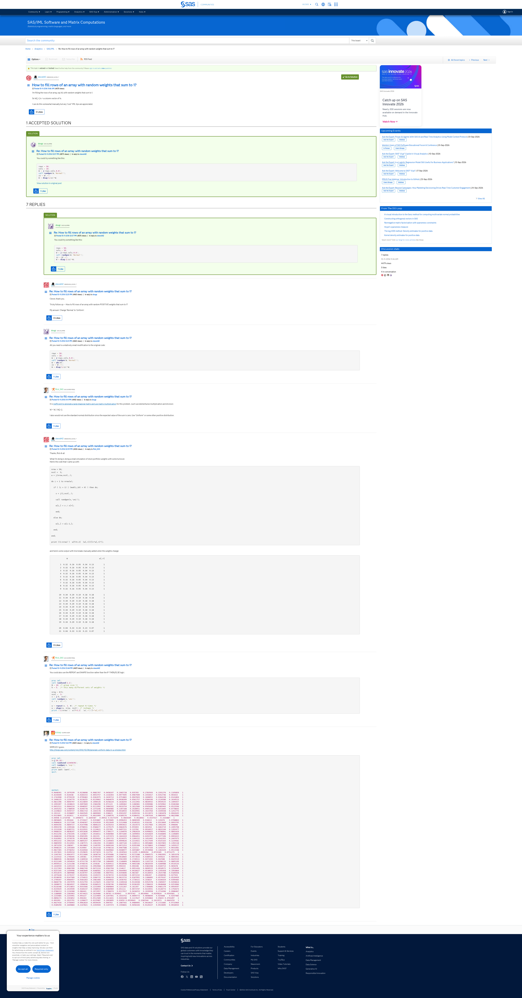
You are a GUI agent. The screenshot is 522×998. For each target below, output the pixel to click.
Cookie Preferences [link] (188, 990)
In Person (386, 148)
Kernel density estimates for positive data (401, 235)
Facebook (182, 976)
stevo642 (42, 77)
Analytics (78, 12)
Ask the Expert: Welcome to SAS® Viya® (398, 171)
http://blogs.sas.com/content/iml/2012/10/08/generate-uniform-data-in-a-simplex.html (88, 750)
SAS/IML (50, 49)
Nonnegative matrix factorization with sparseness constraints (410, 223)
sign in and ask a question (100, 68)
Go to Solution (351, 77)
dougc (40, 143)
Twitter (187, 976)
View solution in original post (49, 183)
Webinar (402, 140)
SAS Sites (336, 4)
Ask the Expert (388, 140)
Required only (41, 969)
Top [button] (32, 929)
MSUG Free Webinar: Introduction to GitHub (400, 179)
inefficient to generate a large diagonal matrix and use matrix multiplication (84, 404)
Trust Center (230, 990)
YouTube (196, 976)
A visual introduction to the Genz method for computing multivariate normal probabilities (422, 214)
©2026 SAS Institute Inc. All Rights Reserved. (257, 990)
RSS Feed (88, 59)
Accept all (23, 969)
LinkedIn (191, 976)
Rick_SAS (59, 389)
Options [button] (35, 59)
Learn (47, 12)
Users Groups (399, 148)
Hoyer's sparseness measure (396, 227)
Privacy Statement (201, 990)
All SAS (305, 4)
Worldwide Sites (323, 4)
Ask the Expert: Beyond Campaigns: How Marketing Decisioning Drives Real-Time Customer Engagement (426, 188)
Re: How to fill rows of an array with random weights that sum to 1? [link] (86, 49)
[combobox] (200, 40)
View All (481, 198)
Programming (62, 12)
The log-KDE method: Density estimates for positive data (408, 231)
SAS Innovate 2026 (387, 91)
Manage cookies (33, 978)
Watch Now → (390, 121)
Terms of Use (217, 990)
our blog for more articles (406, 240)
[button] (29, 85)
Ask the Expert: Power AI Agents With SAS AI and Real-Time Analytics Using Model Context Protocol (424, 137)
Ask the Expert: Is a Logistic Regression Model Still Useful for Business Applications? (418, 162)
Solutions (128, 12)
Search (317, 4)
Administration (110, 12)
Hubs (141, 12)
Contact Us (329, 4)
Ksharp (58, 732)
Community (33, 12)
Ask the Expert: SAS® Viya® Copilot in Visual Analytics (405, 154)
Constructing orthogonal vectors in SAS (401, 218)
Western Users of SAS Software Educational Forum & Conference (409, 145)
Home (27, 49)
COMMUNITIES (207, 4)
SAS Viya (93, 12)
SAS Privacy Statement (45, 950)
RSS (201, 976)
